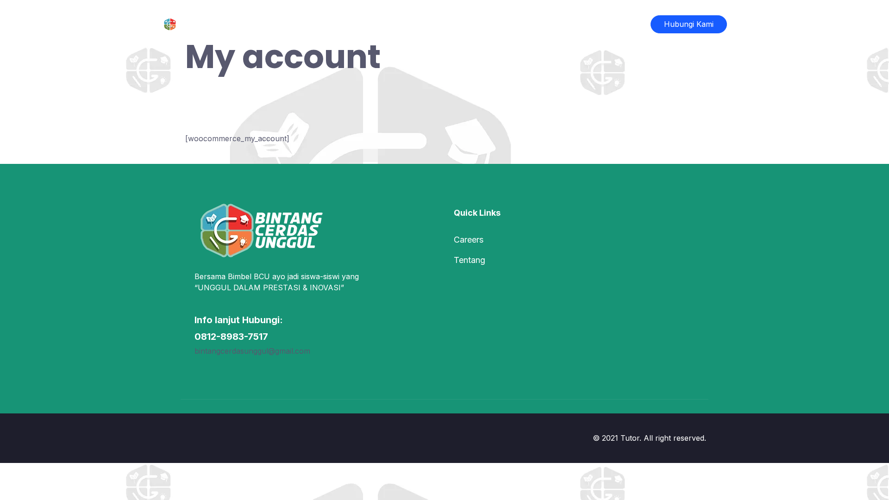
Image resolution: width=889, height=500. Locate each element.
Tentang (469, 260)
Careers (468, 239)
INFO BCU (437, 24)
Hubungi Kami (689, 24)
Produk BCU (378, 24)
